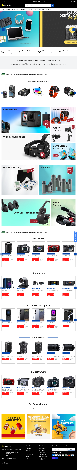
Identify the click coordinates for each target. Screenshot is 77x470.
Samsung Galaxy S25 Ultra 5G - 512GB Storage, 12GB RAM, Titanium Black (22, 323)
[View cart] (74, 5)
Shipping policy (42, 448)
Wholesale (8, 9)
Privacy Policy (42, 452)
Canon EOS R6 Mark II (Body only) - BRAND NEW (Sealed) (23, 256)
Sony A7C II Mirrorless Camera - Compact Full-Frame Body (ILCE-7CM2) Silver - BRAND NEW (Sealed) (38, 256)
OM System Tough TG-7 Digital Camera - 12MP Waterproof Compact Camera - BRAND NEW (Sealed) (52, 256)
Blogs (27, 456)
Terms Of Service (42, 454)
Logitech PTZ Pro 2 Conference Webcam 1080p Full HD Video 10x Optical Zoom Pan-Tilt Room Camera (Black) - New (23, 291)
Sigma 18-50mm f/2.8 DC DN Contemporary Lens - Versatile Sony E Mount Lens (23, 355)
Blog (71, 1)
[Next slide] (73, 29)
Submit (71, 449)
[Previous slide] (3, 29)
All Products (19, 31)
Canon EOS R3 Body (67, 389)
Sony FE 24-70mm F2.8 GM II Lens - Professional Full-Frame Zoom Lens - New (38, 355)
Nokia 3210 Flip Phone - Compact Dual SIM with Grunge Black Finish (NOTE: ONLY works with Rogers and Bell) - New (53, 323)
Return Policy (42, 450)
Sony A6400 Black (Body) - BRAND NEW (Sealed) (68, 256)
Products (28, 450)
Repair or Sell (15, 9)
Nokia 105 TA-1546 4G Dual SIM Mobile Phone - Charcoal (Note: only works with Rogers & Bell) (8, 323)
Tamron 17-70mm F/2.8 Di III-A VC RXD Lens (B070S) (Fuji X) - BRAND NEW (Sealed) (69, 355)
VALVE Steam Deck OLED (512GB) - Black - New (68, 291)
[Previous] (1, 254)
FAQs (74, 1)
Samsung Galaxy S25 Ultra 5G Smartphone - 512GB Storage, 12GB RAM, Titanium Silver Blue (38, 323)
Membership (22, 9)
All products (49, 9)
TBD (7, 455)
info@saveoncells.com (26, 53)
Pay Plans (28, 458)
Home (3, 9)
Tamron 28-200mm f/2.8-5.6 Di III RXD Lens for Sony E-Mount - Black (53, 355)
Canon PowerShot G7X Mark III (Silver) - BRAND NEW (23, 390)
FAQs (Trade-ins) (29, 454)
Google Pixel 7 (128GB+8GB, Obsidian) (68, 323)
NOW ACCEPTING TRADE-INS (39, 1)
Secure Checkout (43, 456)
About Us (36, 9)
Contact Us (29, 9)
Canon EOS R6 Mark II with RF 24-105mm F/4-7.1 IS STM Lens (38, 390)
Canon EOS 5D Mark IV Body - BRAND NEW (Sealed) (53, 390)
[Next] (75, 254)
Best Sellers (41, 9)
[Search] (52, 5)
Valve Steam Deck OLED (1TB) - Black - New (53, 291)
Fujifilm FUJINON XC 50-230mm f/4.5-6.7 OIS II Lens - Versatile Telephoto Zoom (8, 256)
